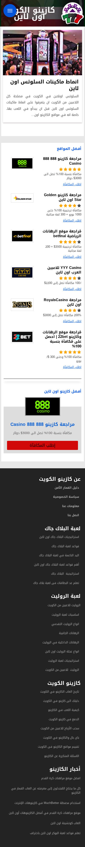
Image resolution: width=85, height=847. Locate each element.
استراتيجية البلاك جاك (65, 573)
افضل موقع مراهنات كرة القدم (60, 778)
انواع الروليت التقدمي (65, 624)
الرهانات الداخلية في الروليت (60, 642)
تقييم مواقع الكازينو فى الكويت (58, 746)
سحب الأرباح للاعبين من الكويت (60, 728)
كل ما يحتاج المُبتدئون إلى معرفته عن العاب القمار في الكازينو (45, 791)
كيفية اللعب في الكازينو (63, 710)
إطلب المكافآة (42, 445)
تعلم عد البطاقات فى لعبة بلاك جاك (56, 583)
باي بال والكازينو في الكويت (61, 737)
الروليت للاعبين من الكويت (64, 605)
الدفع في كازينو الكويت (64, 719)
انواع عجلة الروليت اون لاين (62, 651)
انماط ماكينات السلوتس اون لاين (44, 85)
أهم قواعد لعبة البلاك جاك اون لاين (56, 564)
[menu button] (10, 10)
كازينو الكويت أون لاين (29, 13)
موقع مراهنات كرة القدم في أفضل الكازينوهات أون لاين (44, 813)
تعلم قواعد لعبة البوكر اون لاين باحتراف (55, 833)
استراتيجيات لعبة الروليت (63, 661)
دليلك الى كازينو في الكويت (61, 701)
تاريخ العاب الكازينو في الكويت (59, 691)
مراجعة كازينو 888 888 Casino (42, 424)
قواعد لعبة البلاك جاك (65, 546)
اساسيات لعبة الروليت (65, 615)
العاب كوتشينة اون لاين (65, 823)
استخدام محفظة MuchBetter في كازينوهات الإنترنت (47, 803)
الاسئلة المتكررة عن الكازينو (61, 756)
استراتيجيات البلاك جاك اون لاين (59, 537)
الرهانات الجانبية (69, 633)
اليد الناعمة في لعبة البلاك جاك (59, 555)
